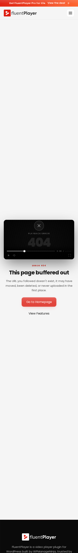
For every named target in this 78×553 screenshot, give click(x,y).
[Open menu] (70, 13)
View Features (39, 313)
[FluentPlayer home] (20, 13)
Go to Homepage (39, 302)
